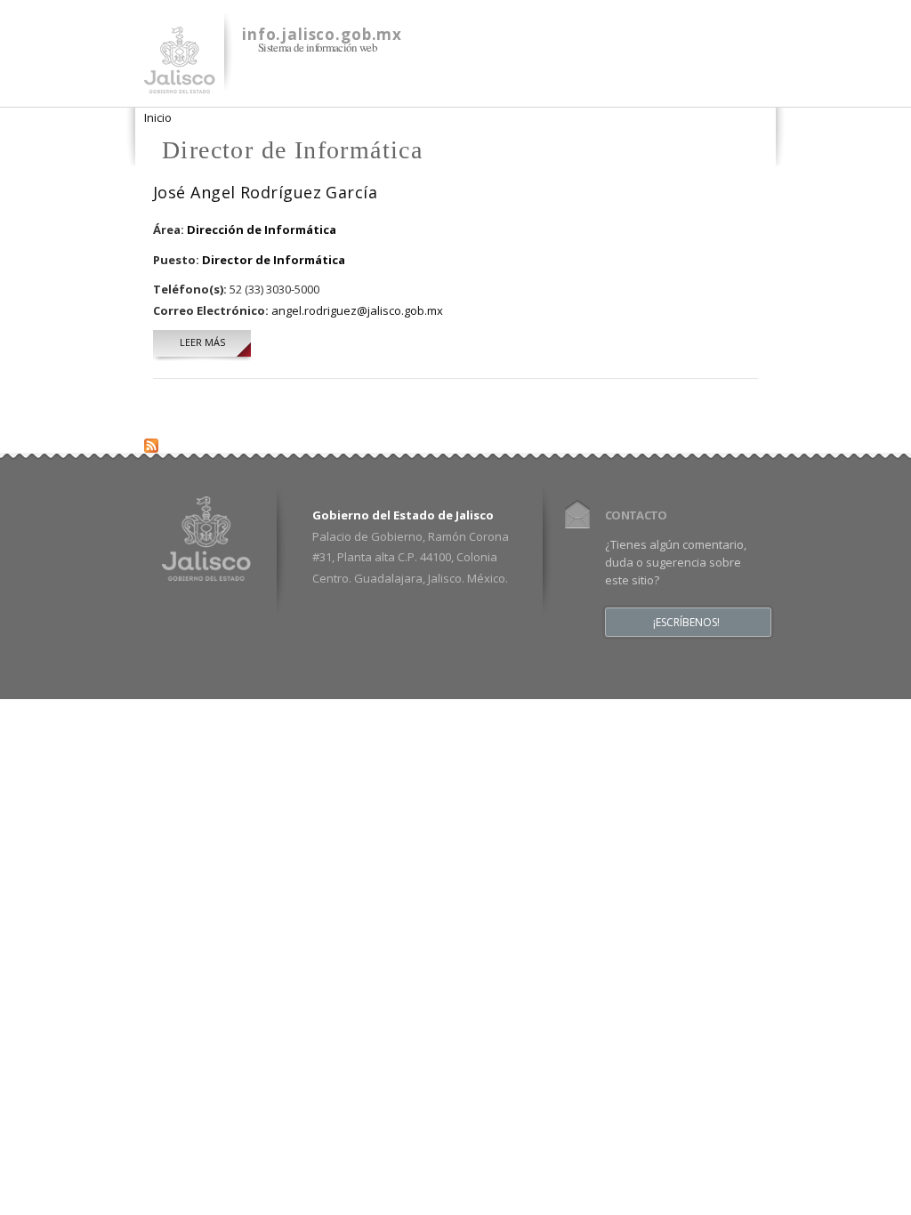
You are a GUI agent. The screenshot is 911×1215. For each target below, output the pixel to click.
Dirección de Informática (261, 229)
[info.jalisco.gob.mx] (179, 83)
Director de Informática (273, 260)
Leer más (215, 342)
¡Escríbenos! (686, 623)
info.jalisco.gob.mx (322, 34)
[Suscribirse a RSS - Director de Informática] (151, 442)
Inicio (158, 117)
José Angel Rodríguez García (265, 192)
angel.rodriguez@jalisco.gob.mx (357, 310)
